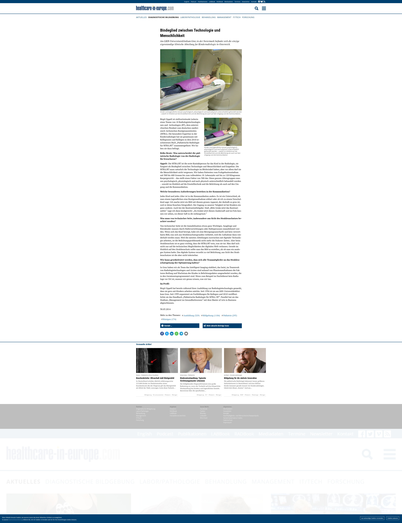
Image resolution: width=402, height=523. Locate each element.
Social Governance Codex (232, 418)
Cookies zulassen (393, 518)
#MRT (241, 395)
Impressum (227, 422)
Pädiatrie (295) (230, 315)
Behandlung (209, 17)
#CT (206, 395)
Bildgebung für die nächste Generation (240, 378)
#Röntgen (174, 395)
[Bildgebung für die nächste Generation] (245, 360)
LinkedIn (203, 415)
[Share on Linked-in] (172, 333)
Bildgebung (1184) (211, 315)
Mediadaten (228, 2)
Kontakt (253, 2)
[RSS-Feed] (264, 1)
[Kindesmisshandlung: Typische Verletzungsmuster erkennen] (201, 360)
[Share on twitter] (167, 333)
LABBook (212, 2)
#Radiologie (255, 395)
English (186, 2)
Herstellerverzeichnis (178, 415)
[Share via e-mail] (186, 333)
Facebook (203, 409)
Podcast (193, 2)
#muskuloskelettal (158, 395)
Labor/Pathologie (190, 17)
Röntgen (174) (169, 319)
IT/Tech (237, 17)
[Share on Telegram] (181, 333)
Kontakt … (168, 326)
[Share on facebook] (162, 333)
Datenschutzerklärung (16, 520)
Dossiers (173, 409)
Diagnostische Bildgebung (163, 17)
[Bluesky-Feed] (262, 1)
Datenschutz (227, 420)
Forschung (248, 17)
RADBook (220, 2)
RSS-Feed (203, 418)
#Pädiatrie (168, 395)
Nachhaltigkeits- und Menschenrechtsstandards (241, 415)
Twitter (202, 411)
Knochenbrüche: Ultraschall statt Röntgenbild (155, 378)
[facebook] (259, 1)
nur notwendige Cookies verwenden (372, 518)
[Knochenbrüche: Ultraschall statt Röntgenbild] (157, 360)
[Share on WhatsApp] (176, 333)
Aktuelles (141, 17)
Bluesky (203, 413)
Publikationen (202, 2)
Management (224, 17)
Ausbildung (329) (191, 315)
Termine (237, 2)
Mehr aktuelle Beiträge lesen (217, 326)
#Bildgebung (148, 395)
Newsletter (246, 2)
